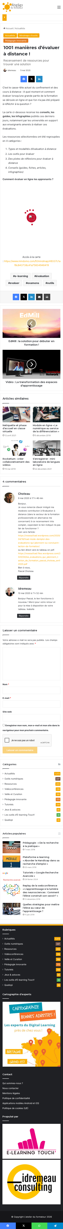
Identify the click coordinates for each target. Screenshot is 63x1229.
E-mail (7, 698)
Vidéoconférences (14, 789)
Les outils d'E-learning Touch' (20, 814)
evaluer (14, 283)
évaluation (42, 276)
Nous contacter (10, 1088)
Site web (7, 711)
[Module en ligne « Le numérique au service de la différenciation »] (46, 414)
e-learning (21, 276)
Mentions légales (11, 1093)
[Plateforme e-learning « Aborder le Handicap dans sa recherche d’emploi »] (11, 862)
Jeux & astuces (12, 809)
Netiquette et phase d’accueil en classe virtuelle (14, 428)
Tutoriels (9, 804)
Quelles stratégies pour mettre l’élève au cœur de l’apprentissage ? (41, 908)
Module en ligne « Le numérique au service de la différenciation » (46, 428)
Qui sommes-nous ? (12, 1083)
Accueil (9, 28)
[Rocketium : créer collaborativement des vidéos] (16, 448)
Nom (6, 684)
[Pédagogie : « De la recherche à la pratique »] (11, 847)
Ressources (11, 784)
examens (33, 283)
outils (50, 283)
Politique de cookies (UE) (15, 1108)
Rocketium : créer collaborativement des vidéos (16, 461)
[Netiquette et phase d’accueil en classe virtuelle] (16, 414)
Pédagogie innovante (15, 40)
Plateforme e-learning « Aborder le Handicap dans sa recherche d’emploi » (41, 860)
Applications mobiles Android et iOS (20, 1103)
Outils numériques (14, 778)
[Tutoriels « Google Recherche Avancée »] (11, 876)
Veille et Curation (13, 794)
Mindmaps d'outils (28, 35)
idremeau (12, 70)
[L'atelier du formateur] (12, 7)
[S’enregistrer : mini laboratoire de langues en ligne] (46, 448)
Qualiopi (9, 820)
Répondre (24, 577)
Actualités (20, 28)
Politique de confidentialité (16, 1098)
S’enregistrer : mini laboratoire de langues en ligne (46, 461)
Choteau (24, 493)
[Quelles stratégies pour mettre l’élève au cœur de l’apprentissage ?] (11, 909)
